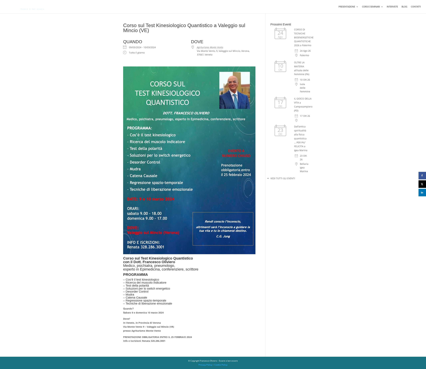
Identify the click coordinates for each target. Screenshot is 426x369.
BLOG (404, 6)
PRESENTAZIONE (346, 6)
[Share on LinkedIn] (422, 192)
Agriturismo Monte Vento (210, 47)
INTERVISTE (392, 6)
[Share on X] (422, 184)
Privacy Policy (205, 364)
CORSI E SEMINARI (371, 6)
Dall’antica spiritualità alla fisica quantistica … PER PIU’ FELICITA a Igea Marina (300, 138)
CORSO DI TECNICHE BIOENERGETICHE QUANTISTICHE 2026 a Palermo (304, 37)
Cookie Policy (220, 364)
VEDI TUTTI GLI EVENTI (282, 178)
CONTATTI (416, 6)
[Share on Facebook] (422, 175)
